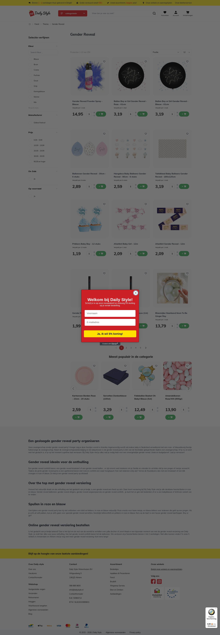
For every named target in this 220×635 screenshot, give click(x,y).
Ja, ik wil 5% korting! (110, 333)
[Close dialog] (135, 293)
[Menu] (215, 608)
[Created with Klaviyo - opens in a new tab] (110, 343)
